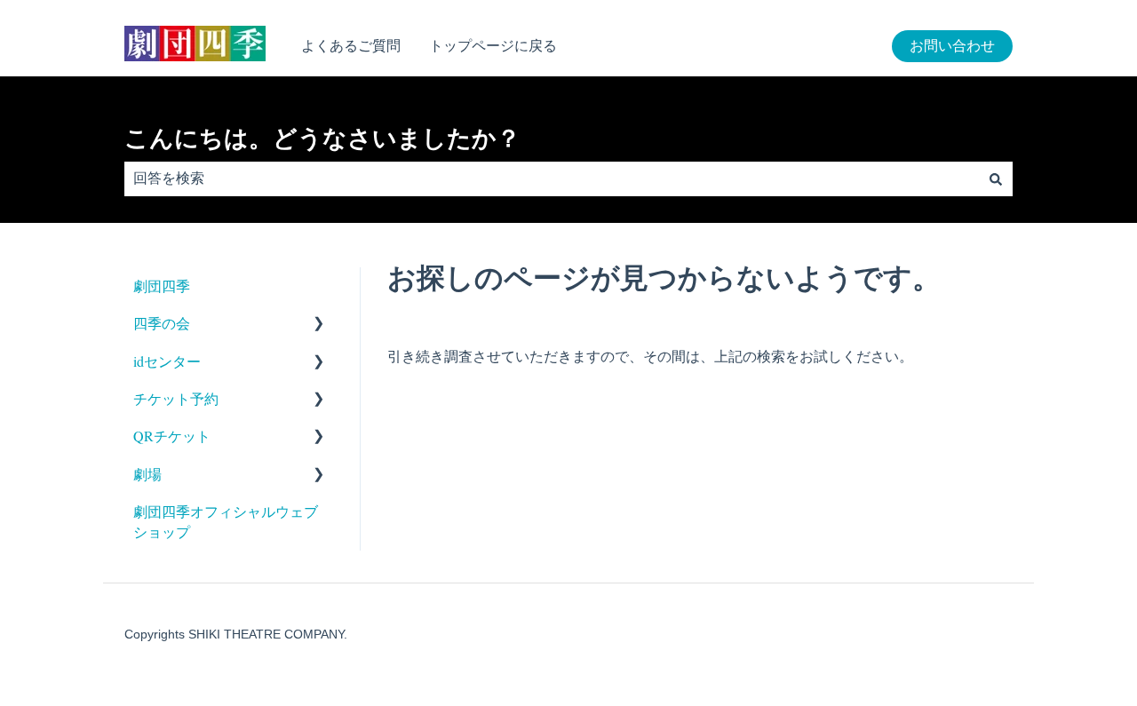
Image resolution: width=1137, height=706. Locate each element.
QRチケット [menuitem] (172, 435)
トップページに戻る (493, 45)
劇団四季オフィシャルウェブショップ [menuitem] (225, 521)
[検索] (996, 178)
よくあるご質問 (351, 45)
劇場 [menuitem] (147, 473)
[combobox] (551, 178)
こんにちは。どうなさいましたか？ (322, 138)
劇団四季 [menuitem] (161, 285)
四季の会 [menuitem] (161, 322)
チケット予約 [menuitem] (176, 398)
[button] (319, 324)
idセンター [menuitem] (167, 361)
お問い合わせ (952, 45)
